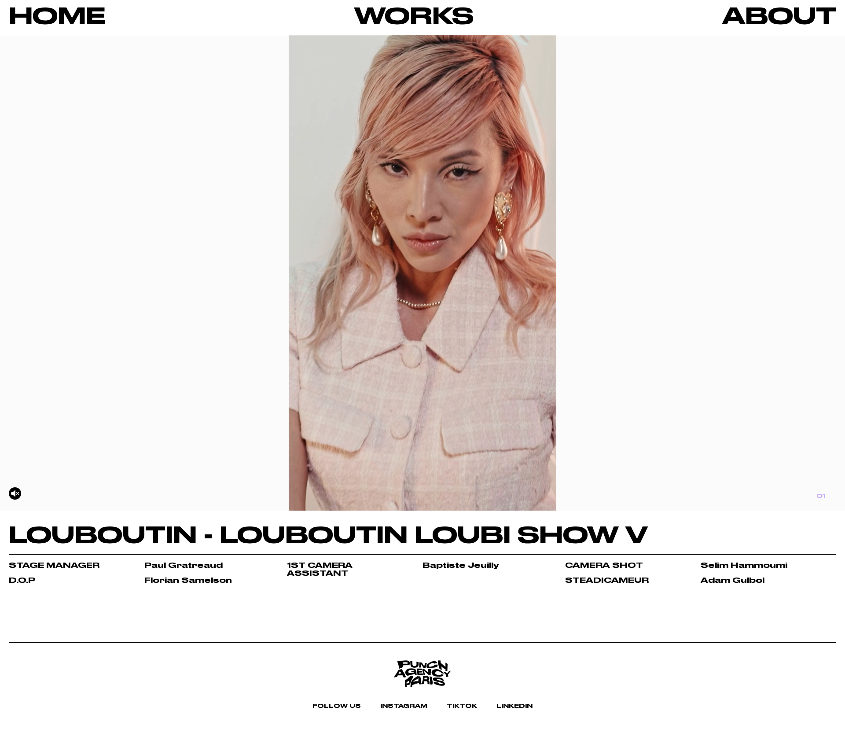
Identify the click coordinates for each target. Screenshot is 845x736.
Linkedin (514, 706)
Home (57, 17)
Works (414, 17)
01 (820, 496)
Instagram (403, 706)
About (779, 17)
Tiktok (462, 706)
